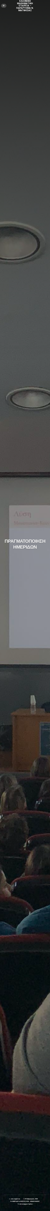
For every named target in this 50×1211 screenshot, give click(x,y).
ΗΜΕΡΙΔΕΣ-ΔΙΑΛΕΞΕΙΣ (19, 1201)
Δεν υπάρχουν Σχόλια (25, 1204)
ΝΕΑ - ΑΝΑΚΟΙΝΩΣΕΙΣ (32, 1201)
